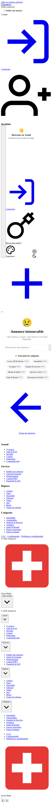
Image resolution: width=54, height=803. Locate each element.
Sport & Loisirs (38, 372)
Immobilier (40, 361)
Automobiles (11, 520)
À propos (10, 449)
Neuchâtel (10, 496)
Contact (9, 456)
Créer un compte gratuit (16, 174)
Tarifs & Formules (13, 474)
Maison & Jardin (16, 372)
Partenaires (10, 459)
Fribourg (10, 498)
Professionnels (12, 476)
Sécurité (9, 454)
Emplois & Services (35, 367)
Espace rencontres (13, 529)
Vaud (8, 493)
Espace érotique (12, 532)
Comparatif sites (13, 461)
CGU (3, 536)
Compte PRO (12, 478)
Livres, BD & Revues (18, 361)
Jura (8, 503)
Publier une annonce (14, 471)
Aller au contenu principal (12, 2)
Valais (8, 500)
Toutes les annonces (27, 433)
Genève (9, 491)
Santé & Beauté (14, 377)
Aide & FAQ (11, 452)
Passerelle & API (13, 481)
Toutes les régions (13, 507)
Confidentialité (13, 536)
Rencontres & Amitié (38, 377)
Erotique (14, 367)
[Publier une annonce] (27, 309)
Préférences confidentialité (32, 536)
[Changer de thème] (34, 251)
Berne (8, 505)
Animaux (10, 525)
